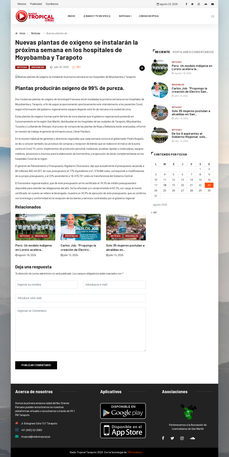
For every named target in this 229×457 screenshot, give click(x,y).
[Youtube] (212, 4)
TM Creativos (134, 452)
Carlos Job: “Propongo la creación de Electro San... (190, 89)
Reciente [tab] (162, 52)
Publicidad (36, 4)
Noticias (124, 16)
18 (164, 185)
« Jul (153, 212)
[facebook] (186, 4)
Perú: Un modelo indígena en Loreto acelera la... (192, 67)
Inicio (71, 16)
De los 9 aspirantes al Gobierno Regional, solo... (189, 135)
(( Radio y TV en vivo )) (97, 16)
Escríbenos (52, 4)
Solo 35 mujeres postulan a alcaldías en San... (191, 112)
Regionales (37, 67)
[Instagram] (199, 4)
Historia (22, 4)
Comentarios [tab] (202, 52)
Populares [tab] (182, 52)
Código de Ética (149, 16)
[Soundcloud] (205, 4)
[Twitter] (192, 4)
